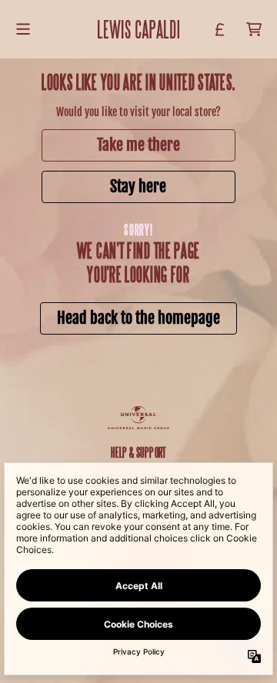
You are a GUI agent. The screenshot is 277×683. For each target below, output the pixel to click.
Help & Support (138, 452)
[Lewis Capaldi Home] (139, 29)
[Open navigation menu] (23, 29)
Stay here (138, 186)
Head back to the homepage (138, 318)
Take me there (138, 145)
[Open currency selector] (220, 29)
